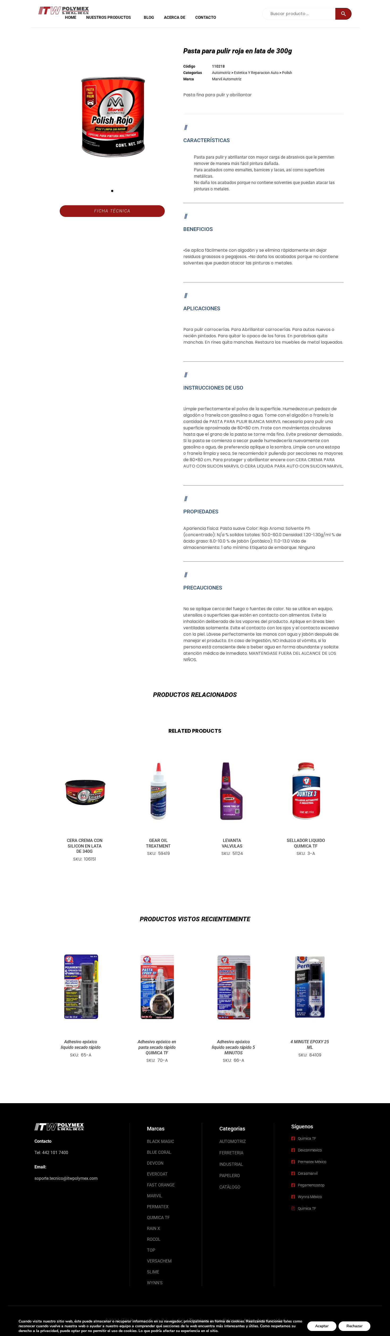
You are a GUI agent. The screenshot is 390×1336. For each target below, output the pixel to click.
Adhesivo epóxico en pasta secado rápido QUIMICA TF (157, 1047)
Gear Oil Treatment (158, 843)
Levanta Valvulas (232, 843)
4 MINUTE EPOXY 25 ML (310, 1044)
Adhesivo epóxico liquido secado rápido (81, 1044)
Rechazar (354, 1326)
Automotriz (221, 73)
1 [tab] (112, 191)
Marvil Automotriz (226, 79)
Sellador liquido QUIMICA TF (306, 843)
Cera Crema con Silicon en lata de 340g (84, 846)
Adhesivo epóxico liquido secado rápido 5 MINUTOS (233, 1047)
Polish (287, 73)
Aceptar (321, 1326)
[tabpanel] (112, 117)
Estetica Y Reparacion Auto (256, 73)
